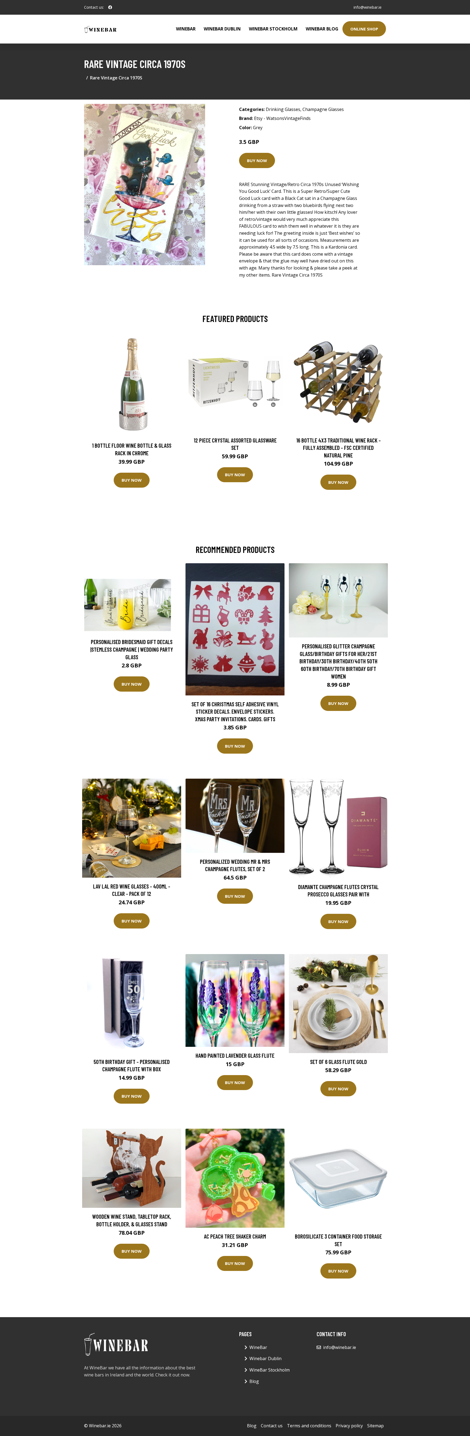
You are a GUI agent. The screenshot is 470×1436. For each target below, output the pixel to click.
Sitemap (375, 1426)
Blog (254, 1381)
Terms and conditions (309, 1426)
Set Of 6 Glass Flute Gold (338, 1061)
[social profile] (110, 7)
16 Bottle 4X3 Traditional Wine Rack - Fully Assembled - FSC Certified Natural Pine (338, 448)
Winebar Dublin (222, 29)
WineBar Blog (322, 29)
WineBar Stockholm (273, 29)
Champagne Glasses (323, 109)
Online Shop (364, 29)
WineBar (186, 29)
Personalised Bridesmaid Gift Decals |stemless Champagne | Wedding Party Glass (131, 649)
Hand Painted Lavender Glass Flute (235, 1055)
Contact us (272, 1426)
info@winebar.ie (368, 7)
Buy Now (257, 160)
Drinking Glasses (283, 109)
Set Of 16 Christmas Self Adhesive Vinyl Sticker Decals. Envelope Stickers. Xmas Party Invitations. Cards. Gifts (235, 711)
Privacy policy (349, 1426)
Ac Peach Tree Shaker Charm (235, 1236)
